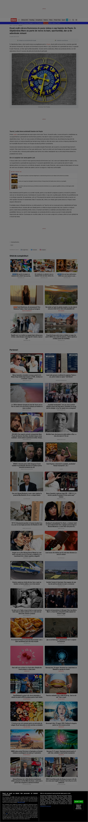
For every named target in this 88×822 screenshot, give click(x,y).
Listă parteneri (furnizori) (45, 806)
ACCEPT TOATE (79, 801)
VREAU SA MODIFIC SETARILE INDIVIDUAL (79, 806)
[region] (44, 806)
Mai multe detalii (21, 802)
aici (6, 813)
